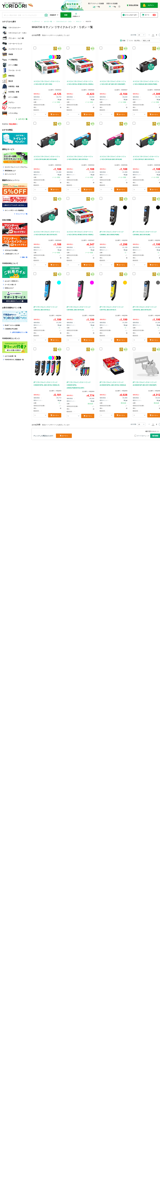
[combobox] (25, 15)
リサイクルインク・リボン (64, 21)
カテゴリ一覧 (22, 119)
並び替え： (138, 40)
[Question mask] (119, 7)
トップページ (36, 21)
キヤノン (78, 21)
